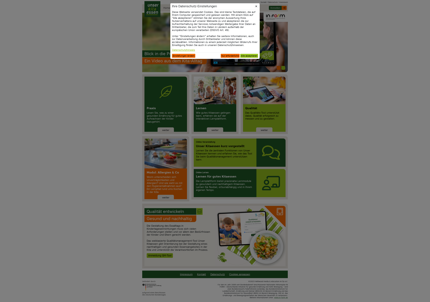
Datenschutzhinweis (183, 49)
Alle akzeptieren (249, 55)
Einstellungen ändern (184, 55)
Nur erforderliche (230, 55)
